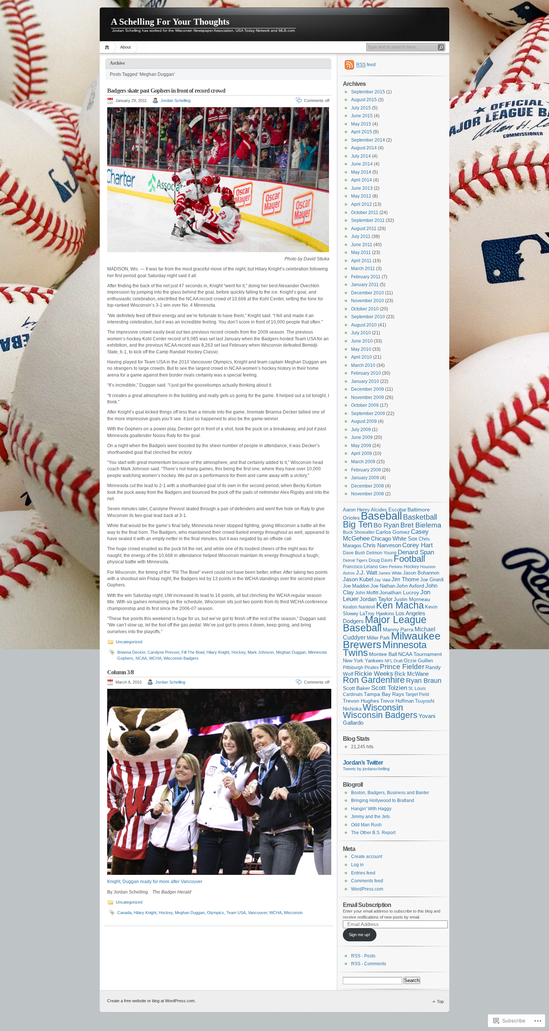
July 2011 (360, 236)
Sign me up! (359, 934)
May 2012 (361, 196)
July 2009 (361, 429)
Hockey (238, 652)
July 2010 (361, 332)
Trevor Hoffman (397, 701)
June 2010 (362, 341)
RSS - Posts (363, 956)
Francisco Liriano (360, 566)
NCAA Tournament (420, 654)
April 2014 (361, 180)
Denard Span (416, 552)
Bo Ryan (386, 525)
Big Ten (357, 524)
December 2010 (367, 292)
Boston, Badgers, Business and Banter (390, 792)
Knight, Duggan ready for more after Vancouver (154, 881)
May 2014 (361, 172)
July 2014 (361, 156)
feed (366, 64)
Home (108, 47)
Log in (357, 864)
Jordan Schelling (175, 100)
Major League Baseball (385, 624)
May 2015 (361, 124)
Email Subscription (367, 904)
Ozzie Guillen (418, 660)
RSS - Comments (368, 963)
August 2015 (364, 99)
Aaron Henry (356, 510)
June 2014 (362, 164)
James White (390, 573)
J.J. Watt (366, 572)
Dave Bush (354, 552)
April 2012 (361, 204)
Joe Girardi (432, 579)
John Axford (410, 586)
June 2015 (362, 115)
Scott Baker (356, 688)
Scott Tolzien (389, 687)
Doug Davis (381, 560)
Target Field (417, 694)
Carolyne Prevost (163, 652)
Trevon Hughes (361, 701)
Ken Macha (400, 605)
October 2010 (365, 309)
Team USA (236, 912)
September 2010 (368, 316)
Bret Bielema (420, 525)
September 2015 (368, 92)
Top (440, 1001)
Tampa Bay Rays (384, 694)
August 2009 (364, 421)
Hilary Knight (218, 652)
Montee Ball (383, 654)
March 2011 (363, 268)
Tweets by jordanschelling (366, 769)
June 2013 (362, 188)
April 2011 (361, 260)
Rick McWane (411, 674)
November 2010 (367, 300)
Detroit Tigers (355, 560)
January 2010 (365, 381)
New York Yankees (363, 660)
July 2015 (361, 108)
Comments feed (367, 880)
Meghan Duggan (291, 652)
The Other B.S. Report (373, 832)
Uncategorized (129, 642)
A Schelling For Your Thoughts (170, 22)
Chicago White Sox (394, 539)
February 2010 (366, 373)
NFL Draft (394, 661)
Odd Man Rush (366, 824)
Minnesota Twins (385, 649)
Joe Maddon (356, 586)
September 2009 (368, 413)
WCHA (155, 658)
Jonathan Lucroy (399, 592)
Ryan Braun (423, 680)
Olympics (215, 912)
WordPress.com (367, 889)
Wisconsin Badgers (181, 658)
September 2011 (368, 220)
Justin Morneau (412, 599)
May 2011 (361, 252)
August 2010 (364, 325)
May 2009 (361, 445)
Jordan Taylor (376, 599)
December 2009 (367, 389)
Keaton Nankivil (359, 607)
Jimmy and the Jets (370, 816)
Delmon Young (381, 552)
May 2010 (361, 349)
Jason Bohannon (421, 573)
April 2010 (361, 357)
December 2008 (367, 486)
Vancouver (257, 912)
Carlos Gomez (393, 532)
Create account (366, 856)
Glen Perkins (391, 566)
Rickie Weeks (373, 673)
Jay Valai (382, 580)
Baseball (381, 516)
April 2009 (361, 453)
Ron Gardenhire (374, 680)
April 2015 (361, 131)
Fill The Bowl (193, 652)
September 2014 (368, 140)
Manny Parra (398, 629)
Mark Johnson (261, 652)
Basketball (420, 517)
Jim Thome (405, 579)
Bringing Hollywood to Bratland (382, 800)
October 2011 (364, 212)
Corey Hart (417, 545)
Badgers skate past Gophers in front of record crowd (166, 90)
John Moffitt (366, 592)
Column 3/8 (120, 672)
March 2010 (363, 365)
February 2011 (366, 276)
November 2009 (367, 397)
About (125, 47)
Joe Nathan (382, 586)
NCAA (141, 658)
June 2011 (361, 244)
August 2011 (363, 228)
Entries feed (363, 873)
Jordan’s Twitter (363, 762)
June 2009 (362, 437)
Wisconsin (293, 912)
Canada (124, 912)
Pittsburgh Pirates (361, 667)
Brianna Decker (131, 652)
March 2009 (363, 461)
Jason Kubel (358, 579)
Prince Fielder (402, 667)
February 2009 (366, 470)
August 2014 (364, 148)
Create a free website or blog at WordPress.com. (151, 1001)
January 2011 (365, 284)
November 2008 (367, 493)
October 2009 (365, 405)
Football (409, 559)
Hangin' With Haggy (371, 808)
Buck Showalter (359, 532)
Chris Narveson (382, 545)
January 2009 (365, 477)
